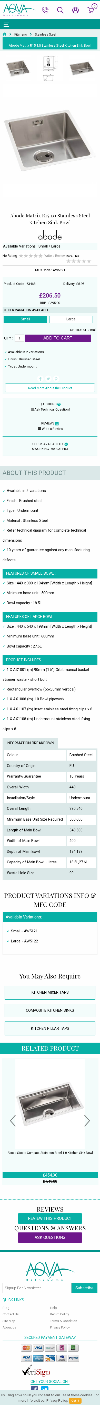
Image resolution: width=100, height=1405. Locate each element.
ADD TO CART (57, 337)
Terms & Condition (63, 1321)
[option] (18, 68)
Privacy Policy (60, 1327)
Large (71, 319)
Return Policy (59, 1314)
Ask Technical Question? (52, 409)
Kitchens (20, 34)
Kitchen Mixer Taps (50, 992)
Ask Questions (50, 1237)
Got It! (75, 1400)
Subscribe (84, 1287)
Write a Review (55, 256)
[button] (12, 1121)
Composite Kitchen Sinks (50, 1010)
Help (53, 1308)
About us (9, 1327)
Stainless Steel (45, 34)
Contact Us (11, 1314)
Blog (6, 1308)
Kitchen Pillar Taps (50, 1028)
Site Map (9, 1321)
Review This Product (50, 1218)
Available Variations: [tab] (24, 917)
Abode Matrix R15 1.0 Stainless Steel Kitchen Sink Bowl (50, 45)
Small (25, 319)
